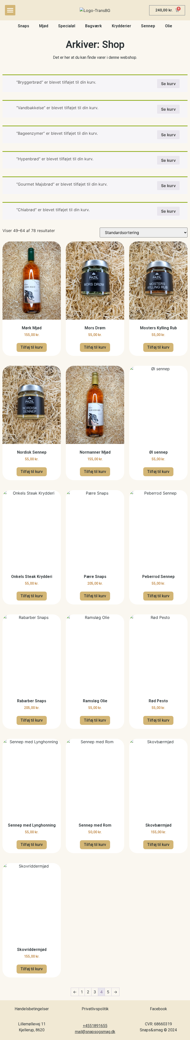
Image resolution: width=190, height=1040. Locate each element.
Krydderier (121, 26)
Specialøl (66, 26)
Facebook (158, 1008)
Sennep (148, 26)
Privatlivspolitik (95, 1008)
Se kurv (168, 83)
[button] (10, 10)
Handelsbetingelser (32, 1008)
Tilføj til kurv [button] (32, 347)
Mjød (43, 26)
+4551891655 (95, 1025)
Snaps (23, 26)
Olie (168, 26)
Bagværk (93, 26)
